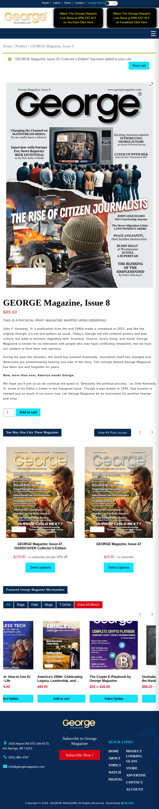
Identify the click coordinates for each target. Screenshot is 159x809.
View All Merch (88, 604)
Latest (56, 2)
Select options (40, 567)
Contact (79, 2)
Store (131, 768)
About (114, 758)
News (67, 2)
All (8, 604)
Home (45, 2)
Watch (114, 772)
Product (21, 46)
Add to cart (28, 412)
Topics (114, 765)
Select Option (79, 698)
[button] (152, 432)
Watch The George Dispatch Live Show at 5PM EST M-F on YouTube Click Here (78, 18)
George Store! (96, 2)
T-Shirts (65, 604)
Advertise (136, 775)
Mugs (49, 604)
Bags (21, 604)
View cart (139, 65)
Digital (115, 779)
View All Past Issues (112, 432)
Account (134, 789)
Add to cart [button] (27, 698)
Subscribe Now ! (80, 755)
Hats (34, 604)
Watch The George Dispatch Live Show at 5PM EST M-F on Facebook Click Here (131, 18)
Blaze (129, 803)
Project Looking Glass (134, 756)
